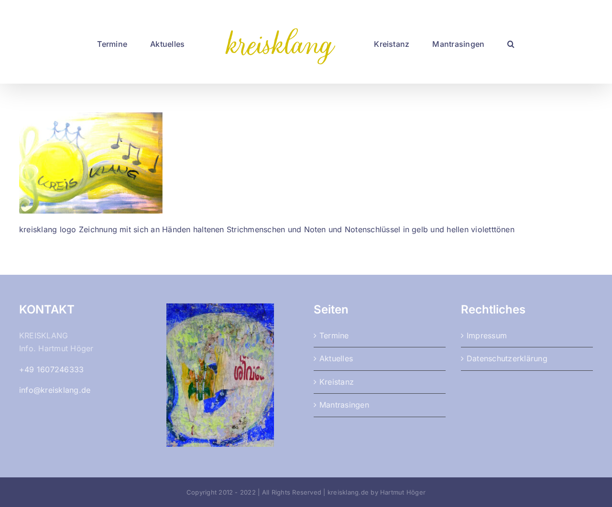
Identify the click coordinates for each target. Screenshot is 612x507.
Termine (334, 335)
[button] (477, 42)
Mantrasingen (344, 405)
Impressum (487, 335)
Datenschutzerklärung (507, 358)
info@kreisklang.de (54, 390)
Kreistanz (336, 382)
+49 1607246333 (51, 369)
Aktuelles (336, 358)
